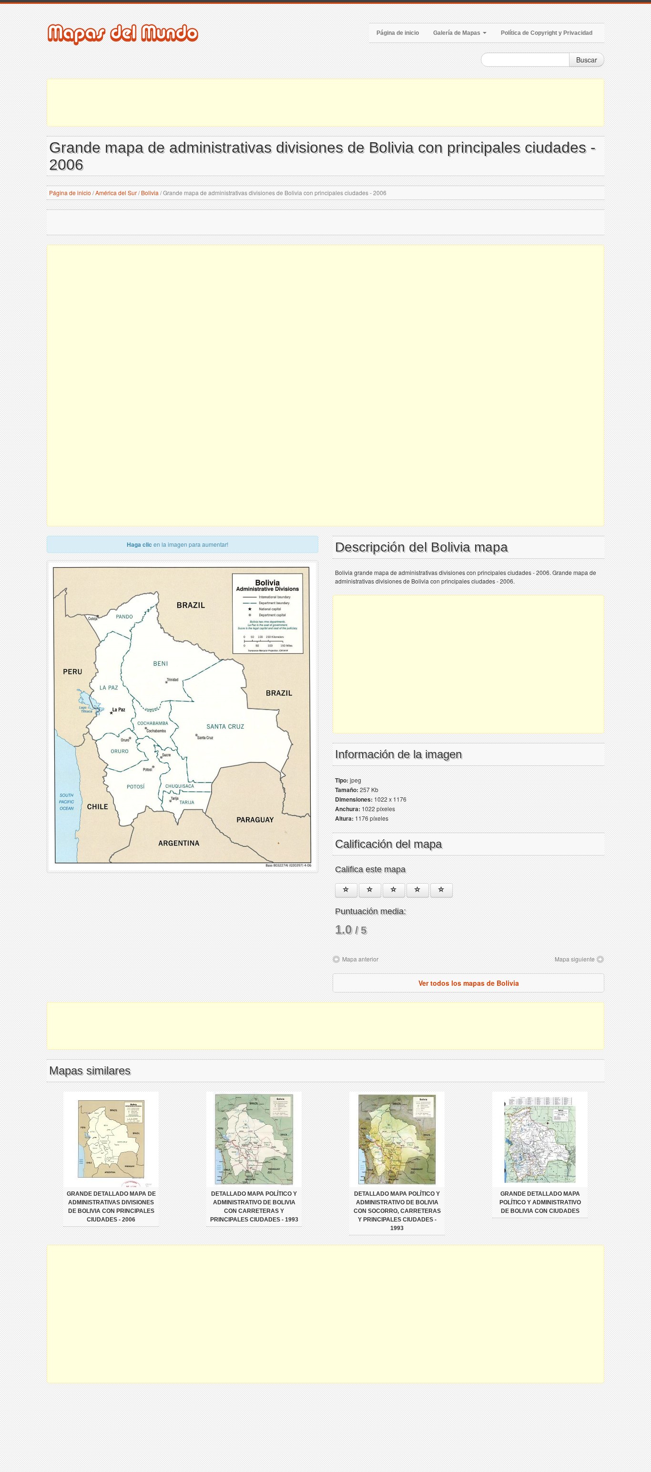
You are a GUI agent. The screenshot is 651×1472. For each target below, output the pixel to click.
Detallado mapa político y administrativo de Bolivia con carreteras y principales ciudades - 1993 (254, 1206)
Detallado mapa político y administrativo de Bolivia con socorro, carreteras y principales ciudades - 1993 (397, 1211)
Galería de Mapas (457, 33)
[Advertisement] (325, 102)
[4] (418, 890)
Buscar (586, 59)
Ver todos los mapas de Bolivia (468, 983)
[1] (346, 890)
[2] (370, 890)
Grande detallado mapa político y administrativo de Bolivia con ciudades (540, 1202)
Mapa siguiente (575, 959)
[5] (441, 890)
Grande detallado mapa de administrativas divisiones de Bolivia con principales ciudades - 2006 (111, 1206)
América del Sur (116, 192)
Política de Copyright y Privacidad (546, 33)
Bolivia (150, 192)
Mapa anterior (360, 959)
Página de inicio (397, 33)
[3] (394, 890)
